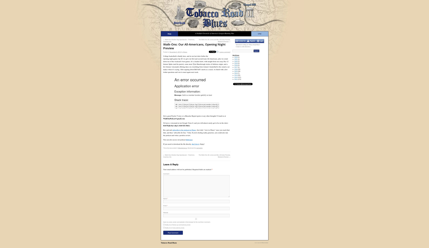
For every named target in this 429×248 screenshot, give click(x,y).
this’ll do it (195, 144)
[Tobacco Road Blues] (214, 15)
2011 (237, 79)
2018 (237, 65)
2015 (237, 71)
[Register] (251, 41)
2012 (237, 77)
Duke (169, 34)
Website (165, 212)
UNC (260, 34)
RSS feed (189, 140)
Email (165, 205)
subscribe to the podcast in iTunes (184, 130)
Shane (185, 52)
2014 (237, 73)
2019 (237, 63)
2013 (237, 75)
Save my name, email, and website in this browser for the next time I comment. (186, 222)
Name (165, 198)
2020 (237, 61)
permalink (199, 148)
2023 (237, 57)
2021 (237, 59)
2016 (237, 69)
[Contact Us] (240, 41)
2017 (237, 67)
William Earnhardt (264, 242)
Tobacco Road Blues (169, 243)
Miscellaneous (182, 148)
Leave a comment (224, 52)
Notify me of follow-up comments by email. (178, 225)
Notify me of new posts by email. (175, 228)
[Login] (260, 41)
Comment (166, 174)
